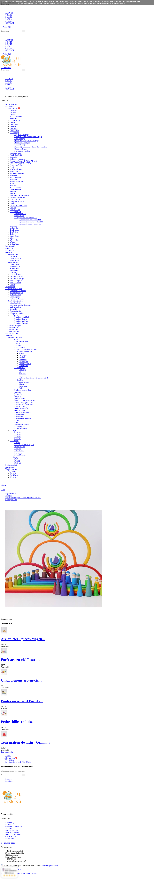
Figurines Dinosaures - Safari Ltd (31, 222)
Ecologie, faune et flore (22, 390)
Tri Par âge (10, 471)
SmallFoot (13, 226)
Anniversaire (10, 467)
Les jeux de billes (11, 333)
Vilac (12, 238)
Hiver (21, 376)
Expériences (23, 366)
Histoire (22, 358)
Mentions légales (11, 824)
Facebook (8, 779)
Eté (20, 372)
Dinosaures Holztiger (22, 143)
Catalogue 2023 (11, 500)
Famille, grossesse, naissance (24, 400)
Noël (20, 388)
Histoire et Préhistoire (17, 299)
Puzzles (12, 285)
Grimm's (13, 127)
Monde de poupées (16, 313)
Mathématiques (15, 295)
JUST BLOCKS (16, 155)
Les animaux (23, 362)
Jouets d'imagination (14, 301)
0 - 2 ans (17, 433)
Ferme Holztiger (20, 145)
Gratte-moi (14, 125)
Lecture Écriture (15, 274)
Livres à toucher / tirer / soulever (25, 349)
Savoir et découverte (23, 351)
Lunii (12, 167)
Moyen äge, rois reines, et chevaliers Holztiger (30, 147)
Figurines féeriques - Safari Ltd (30, 224)
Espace (21, 354)
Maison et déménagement (23, 404)
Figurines (14, 315)
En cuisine (13, 309)
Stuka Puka (14, 228)
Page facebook (10, 494)
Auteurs (14, 457)
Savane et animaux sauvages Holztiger (28, 137)
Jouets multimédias (12, 331)
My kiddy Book (15, 187)
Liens (3, 485)
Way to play (14, 240)
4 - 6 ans (17, 437)
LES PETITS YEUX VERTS (20, 163)
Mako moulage (15, 171)
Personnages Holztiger (22, 151)
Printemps (22, 370)
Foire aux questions (12, 832)
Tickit (12, 234)
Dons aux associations (13, 834)
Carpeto (13, 112)
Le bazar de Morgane (17, 159)
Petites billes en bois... (17, 722)
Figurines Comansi (21, 323)
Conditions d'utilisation (13, 826)
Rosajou (13, 208)
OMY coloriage (15, 189)
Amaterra (17, 449)
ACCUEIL (9, 13)
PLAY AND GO (16, 199)
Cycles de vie (19, 216)
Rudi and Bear (15, 210)
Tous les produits (7, 752)
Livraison (8, 822)
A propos (8, 828)
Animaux (17, 392)
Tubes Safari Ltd (20, 214)
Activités (17, 345)
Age (13, 431)
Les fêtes (18, 380)
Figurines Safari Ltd (21, 317)
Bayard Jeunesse (20, 455)
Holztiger (14, 133)
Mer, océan (18, 394)
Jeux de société (15, 283)
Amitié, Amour (19, 398)
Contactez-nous (10, 836)
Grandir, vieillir (19, 410)
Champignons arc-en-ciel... (21, 680)
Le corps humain (25, 364)
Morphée (13, 185)
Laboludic (13, 157)
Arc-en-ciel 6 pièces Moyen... (23, 639)
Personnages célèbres (22, 424)
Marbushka (14, 175)
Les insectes (9, 106)
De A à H (17, 459)
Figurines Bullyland (21, 321)
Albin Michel (19, 451)
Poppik (12, 204)
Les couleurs (18, 416)
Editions (14, 441)
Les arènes (18, 453)
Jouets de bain (15, 260)
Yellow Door (14, 244)
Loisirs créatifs (19, 347)
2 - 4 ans (17, 435)
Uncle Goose (14, 236)
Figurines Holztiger (21, 319)
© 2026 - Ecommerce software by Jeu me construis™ (20, 873)
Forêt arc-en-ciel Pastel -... (21, 660)
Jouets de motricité (12, 327)
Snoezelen (9, 248)
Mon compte (9, 838)
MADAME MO (16, 169)
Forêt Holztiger (19, 139)
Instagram (8, 496)
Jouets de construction (13, 325)
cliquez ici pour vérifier (50, 866)
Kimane (17, 443)
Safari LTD (15, 212)
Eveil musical (15, 264)
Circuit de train (15, 303)
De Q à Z (17, 463)
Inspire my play (15, 153)
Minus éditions (19, 447)
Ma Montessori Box (17, 173)
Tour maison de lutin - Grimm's (25, 742)
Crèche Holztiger (20, 149)
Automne (22, 374)
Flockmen (13, 118)
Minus (12, 183)
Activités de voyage (17, 279)
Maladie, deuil (19, 406)
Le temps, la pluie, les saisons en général (33, 378)
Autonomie (14, 270)
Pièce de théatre (15, 311)
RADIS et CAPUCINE (18, 206)
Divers (12, 114)
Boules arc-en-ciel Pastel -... (22, 701)
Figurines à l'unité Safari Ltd (25, 218)
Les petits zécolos (16, 165)
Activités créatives (16, 277)
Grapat (12, 122)
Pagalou (13, 191)
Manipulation (14, 268)
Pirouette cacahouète (17, 197)
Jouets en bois (10, 287)
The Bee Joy (14, 230)
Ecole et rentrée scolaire (22, 412)
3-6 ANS (8, 17)
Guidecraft (13, 129)
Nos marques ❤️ (12, 108)
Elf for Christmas (16, 116)
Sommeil (8, 335)
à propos (8, 21)
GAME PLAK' (15, 120)
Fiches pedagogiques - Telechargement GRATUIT (23, 498)
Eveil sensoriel (15, 266)
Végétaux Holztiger (21, 135)
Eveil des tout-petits (21, 341)
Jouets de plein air (11, 329)
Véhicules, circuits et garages (20, 305)
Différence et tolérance (22, 408)
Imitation (13, 272)
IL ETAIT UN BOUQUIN (24, 445)
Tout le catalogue (11, 469)
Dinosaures (18, 396)
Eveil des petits (15, 258)
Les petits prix (10, 250)
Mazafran (13, 179)
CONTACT (9, 23)
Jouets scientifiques (13, 289)
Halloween (23, 386)
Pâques (21, 384)
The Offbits (14, 232)
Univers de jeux (15, 307)
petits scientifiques (16, 293)
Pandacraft (13, 193)
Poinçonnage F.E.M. (17, 202)
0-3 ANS (8, 15)
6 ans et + (17, 439)
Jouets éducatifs (12, 262)
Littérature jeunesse (13, 337)
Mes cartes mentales (17, 181)
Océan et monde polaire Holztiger (26, 141)
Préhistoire (22, 360)
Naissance (13, 256)
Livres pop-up (19, 426)
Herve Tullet (14, 131)
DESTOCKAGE (11, 104)
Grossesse (9, 252)
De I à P (17, 461)
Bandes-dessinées (20, 428)
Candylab (13, 110)
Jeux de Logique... (16, 281)
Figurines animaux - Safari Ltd (30, 220)
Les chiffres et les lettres (22, 418)
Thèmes (14, 339)
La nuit (17, 420)
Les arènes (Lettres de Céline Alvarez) (23, 161)
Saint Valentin (24, 382)
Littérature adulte (11, 465)
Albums (17, 343)
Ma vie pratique (15, 177)
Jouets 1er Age (12, 254)
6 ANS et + (9, 19)
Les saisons (19, 368)
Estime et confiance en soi (23, 402)
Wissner (13, 242)
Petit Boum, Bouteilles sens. (20, 195)
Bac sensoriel (10, 246)
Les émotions (19, 414)
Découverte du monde (18, 291)
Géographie (23, 356)
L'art (16, 422)
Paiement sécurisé (11, 830)
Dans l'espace (15, 297)
